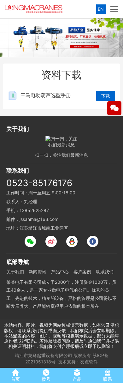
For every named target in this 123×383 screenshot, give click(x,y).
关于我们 (15, 271)
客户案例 (82, 271)
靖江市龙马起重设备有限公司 (43, 355)
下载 (105, 96)
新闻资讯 (37, 271)
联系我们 (105, 271)
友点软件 (89, 361)
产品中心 (60, 271)
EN (101, 9)
